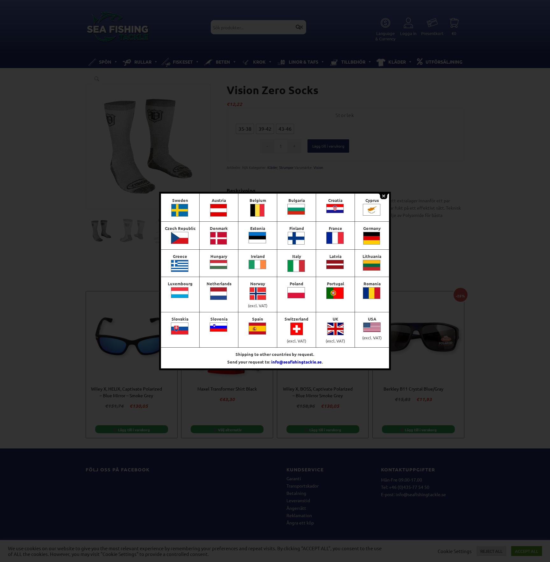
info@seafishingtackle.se (296, 361)
